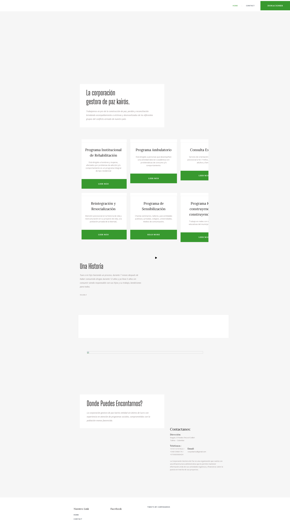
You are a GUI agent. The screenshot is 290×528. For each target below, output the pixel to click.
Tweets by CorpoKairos (158, 507)
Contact (78, 519)
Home (76, 515)
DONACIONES (275, 5)
